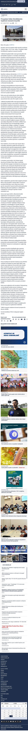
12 (11, 712)
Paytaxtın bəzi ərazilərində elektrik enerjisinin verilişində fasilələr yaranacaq (12, 612)
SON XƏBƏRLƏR (7, 565)
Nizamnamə (4, 684)
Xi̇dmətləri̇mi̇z (4, 689)
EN (4, 4)
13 (16, 712)
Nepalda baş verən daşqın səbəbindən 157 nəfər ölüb (14, 621)
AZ (1, 4)
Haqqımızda (4, 683)
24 (4, 716)
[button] (14, 31)
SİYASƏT (3, 659)
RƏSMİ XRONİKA (4, 656)
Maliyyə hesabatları (6, 686)
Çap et (11, 23)
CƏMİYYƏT (4, 15)
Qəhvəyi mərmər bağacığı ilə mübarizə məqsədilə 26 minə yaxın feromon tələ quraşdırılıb (13, 540)
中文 (15, 4)
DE (6, 4)
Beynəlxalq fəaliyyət (6, 688)
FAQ (2, 695)
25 (8, 716)
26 (11, 716)
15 (22, 712)
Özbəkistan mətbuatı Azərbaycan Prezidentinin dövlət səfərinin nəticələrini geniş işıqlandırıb (13, 590)
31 (4, 718)
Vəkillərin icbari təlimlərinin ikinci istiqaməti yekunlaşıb (14, 516)
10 (4, 712)
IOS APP (2, 700)
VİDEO (2, 677)
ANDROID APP (4, 699)
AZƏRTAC (11, 45)
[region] (14, 609)
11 (8, 712)
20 (16, 714)
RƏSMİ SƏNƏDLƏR (5, 658)
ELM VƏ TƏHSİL (4, 668)
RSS (2, 697)
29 (22, 716)
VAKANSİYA (3, 691)
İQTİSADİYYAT (4, 661)
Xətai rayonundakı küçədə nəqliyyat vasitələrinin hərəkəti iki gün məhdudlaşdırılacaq (13, 632)
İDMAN (2, 670)
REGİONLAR (3, 663)
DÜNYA (2, 672)
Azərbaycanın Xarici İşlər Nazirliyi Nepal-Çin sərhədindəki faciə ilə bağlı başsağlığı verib (12, 638)
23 (26, 714)
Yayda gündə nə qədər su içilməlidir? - (13, 467)
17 (4, 714)
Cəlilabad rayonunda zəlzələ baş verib (10, 370)
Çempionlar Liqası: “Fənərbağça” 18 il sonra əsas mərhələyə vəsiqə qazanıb (13, 585)
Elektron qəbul (5, 693)
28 (19, 716)
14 (19, 712)
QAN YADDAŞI (4, 673)
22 (22, 714)
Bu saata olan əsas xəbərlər (7, 347)
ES (9, 4)
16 (26, 712)
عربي (12, 4)
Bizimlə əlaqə (4, 681)
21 (19, 714)
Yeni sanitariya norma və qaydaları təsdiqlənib (12, 444)
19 (11, 714)
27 (16, 716)
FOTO (2, 679)
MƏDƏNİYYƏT (4, 666)
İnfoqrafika (4, 675)
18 (8, 714)
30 (26, 716)
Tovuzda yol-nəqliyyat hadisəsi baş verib (11, 617)
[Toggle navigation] (25, 9)
